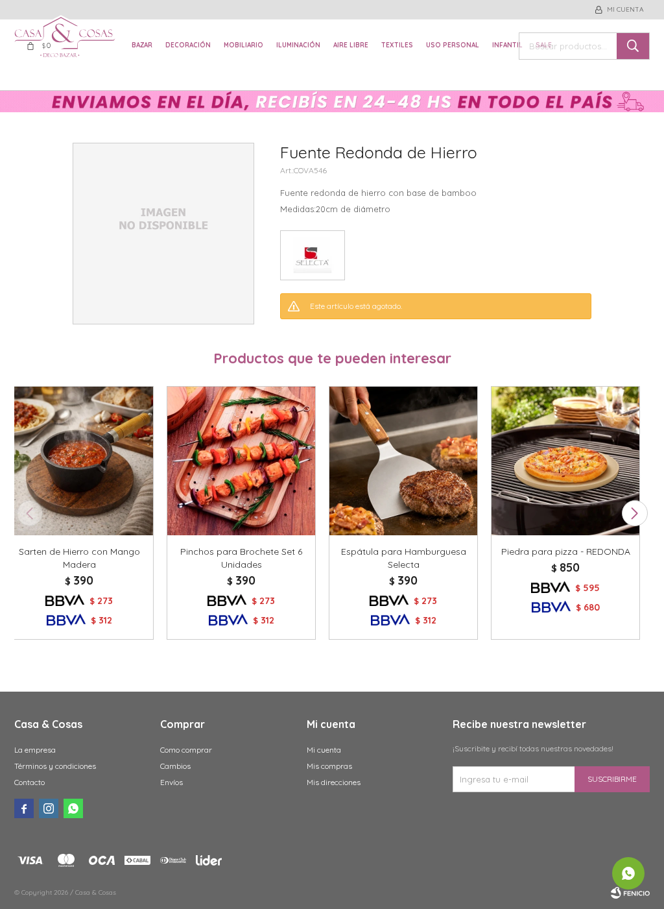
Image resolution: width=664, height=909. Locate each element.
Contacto (29, 782)
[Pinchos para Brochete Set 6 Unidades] (241, 460)
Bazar (142, 45)
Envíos (171, 782)
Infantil (507, 45)
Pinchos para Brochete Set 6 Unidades (241, 558)
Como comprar (186, 750)
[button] (634, 513)
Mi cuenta (324, 750)
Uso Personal (452, 45)
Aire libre (350, 45)
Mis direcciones (334, 782)
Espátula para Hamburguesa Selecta (403, 558)
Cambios (175, 766)
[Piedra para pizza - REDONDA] (565, 460)
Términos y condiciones (55, 766)
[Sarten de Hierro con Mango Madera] (79, 460)
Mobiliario (243, 45)
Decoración (188, 45)
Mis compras (329, 766)
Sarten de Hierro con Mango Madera (79, 558)
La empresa (35, 750)
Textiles (397, 45)
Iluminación (298, 45)
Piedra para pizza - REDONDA (565, 551)
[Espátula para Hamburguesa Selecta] (403, 460)
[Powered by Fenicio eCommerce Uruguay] (630, 893)
